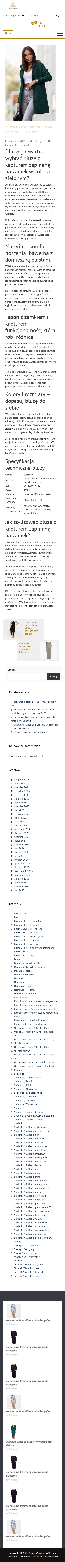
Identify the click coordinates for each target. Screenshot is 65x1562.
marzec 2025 (21, 817)
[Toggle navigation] (60, 33)
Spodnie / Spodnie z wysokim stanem (34, 1115)
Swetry (17, 1241)
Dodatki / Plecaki (23, 970)
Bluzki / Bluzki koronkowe (28, 928)
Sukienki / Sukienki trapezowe (30, 1214)
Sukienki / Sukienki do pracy (29, 1138)
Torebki (18, 1260)
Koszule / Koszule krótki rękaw (30, 1024)
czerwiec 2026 (21, 787)
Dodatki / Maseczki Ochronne (29, 966)
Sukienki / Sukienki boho (27, 1134)
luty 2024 (19, 855)
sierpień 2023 (21, 878)
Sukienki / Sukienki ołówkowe (30, 1195)
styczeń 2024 (21, 859)
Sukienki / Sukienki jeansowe (29, 1153)
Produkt (25, 145)
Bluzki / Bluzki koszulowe (27, 932)
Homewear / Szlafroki (25, 993)
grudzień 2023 (22, 863)
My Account (8, 33)
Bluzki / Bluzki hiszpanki (27, 924)
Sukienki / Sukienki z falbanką (30, 1233)
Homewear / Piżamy (24, 989)
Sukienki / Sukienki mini (27, 1176)
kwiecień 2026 (22, 791)
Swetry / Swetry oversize (27, 1256)
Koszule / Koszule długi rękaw (30, 1020)
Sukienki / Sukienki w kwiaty (29, 1218)
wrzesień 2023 (22, 875)
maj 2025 (19, 810)
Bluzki (17, 917)
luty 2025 (19, 821)
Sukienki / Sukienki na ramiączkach (32, 1188)
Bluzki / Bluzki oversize (26, 940)
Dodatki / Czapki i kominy (28, 963)
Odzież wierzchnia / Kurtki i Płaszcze (33, 1027)
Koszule (18, 1016)
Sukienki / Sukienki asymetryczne (31, 1130)
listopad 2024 (21, 833)
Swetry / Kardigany (24, 1249)
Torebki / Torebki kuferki (27, 1268)
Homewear (19, 982)
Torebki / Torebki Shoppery (28, 1275)
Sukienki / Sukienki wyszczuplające (32, 1230)
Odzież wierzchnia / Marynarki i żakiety (35, 1062)
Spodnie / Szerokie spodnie (28, 1119)
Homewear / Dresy (23, 986)
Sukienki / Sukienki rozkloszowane (32, 1211)
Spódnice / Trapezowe (25, 1104)
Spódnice (19, 1073)
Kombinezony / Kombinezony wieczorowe (36, 1012)
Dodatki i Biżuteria (24, 974)
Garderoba (19, 978)
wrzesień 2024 (22, 836)
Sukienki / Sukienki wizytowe (29, 1226)
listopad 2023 (21, 867)
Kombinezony (21, 997)
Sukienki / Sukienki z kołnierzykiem (33, 1237)
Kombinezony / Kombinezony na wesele (35, 1008)
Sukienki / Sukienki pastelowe (30, 1203)
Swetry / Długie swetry (26, 1245)
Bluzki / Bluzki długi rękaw (28, 921)
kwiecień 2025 (22, 814)
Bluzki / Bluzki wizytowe (27, 944)
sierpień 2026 (21, 779)
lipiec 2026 (20, 783)
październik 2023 (23, 871)
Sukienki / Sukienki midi (27, 1172)
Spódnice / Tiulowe (24, 1100)
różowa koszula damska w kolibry (32, 732)
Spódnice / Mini (22, 1085)
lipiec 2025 (20, 802)
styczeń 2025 (21, 825)
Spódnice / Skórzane (25, 1096)
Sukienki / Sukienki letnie (27, 1165)
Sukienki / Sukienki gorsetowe (30, 1150)
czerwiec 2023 (21, 886)
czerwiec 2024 (21, 844)
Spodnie (18, 1108)
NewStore (34, 1556)
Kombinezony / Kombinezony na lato (33, 1005)
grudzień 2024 (22, 829)
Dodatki (18, 959)
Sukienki (18, 1123)
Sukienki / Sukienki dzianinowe (30, 1146)
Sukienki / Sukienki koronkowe (30, 1161)
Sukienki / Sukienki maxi (27, 1169)
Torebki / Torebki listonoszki (29, 1272)
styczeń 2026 (21, 794)
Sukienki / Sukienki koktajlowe (30, 1157)
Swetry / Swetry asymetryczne (29, 1253)
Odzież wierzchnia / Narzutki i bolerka (34, 1066)
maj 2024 (19, 848)
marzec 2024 (21, 852)
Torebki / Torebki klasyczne (28, 1264)
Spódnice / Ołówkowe (25, 1089)
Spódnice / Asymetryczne (27, 1077)
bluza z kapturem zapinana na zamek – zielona (28, 129)
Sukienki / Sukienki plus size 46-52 (32, 1207)
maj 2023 (19, 890)
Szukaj (11, 669)
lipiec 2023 (20, 882)
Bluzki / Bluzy (12, 145)
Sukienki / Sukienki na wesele (30, 1192)
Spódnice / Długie (23, 1081)
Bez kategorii (21, 913)
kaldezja (38, 141)
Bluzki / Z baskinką (24, 955)
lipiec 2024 (20, 840)
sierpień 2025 (21, 798)
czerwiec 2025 (21, 806)
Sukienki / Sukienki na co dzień (30, 1180)
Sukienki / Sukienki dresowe (29, 1142)
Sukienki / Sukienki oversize (29, 1199)
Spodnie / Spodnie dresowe (28, 1111)
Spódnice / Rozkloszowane (28, 1092)
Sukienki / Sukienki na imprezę (30, 1184)
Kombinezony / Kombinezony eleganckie (35, 1001)
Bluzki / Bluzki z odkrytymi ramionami (34, 947)
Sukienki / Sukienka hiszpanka (30, 1127)
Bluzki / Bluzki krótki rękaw (28, 936)
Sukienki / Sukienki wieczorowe (30, 1222)
